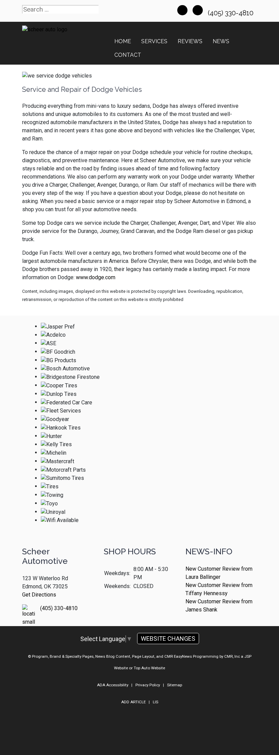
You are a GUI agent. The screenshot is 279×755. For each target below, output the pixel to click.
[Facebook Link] (182, 10)
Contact (127, 55)
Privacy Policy (147, 685)
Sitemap (174, 685)
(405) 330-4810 (231, 13)
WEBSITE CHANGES (168, 638)
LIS (155, 702)
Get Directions (39, 594)
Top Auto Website (149, 668)
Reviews (190, 41)
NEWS (221, 41)
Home (122, 41)
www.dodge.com (95, 277)
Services (154, 41)
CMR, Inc (232, 656)
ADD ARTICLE (133, 702)
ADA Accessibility (112, 685)
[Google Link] (198, 10)
